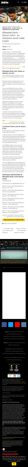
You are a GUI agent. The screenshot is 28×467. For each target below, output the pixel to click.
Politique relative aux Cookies (19, 381)
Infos (24, 353)
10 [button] (16, 267)
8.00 (3, 78)
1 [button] (4, 267)
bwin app (19, 359)
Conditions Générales (7, 353)
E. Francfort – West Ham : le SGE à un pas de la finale (7, 230)
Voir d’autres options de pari (13, 220)
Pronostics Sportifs (7, 26)
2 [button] (5, 267)
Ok (14, 464)
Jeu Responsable (18, 353)
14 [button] (22, 267)
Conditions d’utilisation (16, 349)
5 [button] (9, 267)
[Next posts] (27, 253)
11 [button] (18, 267)
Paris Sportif (12, 331)
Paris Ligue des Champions (10, 336)
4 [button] (8, 267)
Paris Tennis (21, 336)
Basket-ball (13, 223)
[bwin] (5, 2)
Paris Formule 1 (7, 338)
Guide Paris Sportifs (11, 359)
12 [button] (19, 267)
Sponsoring (21, 357)
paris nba (16, 58)
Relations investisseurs (14, 345)
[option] (14, 252)
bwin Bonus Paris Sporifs (18, 338)
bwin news (6, 357)
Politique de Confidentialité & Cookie (14, 351)
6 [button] (11, 267)
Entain (23, 342)
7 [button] (12, 267)
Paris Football (10, 334)
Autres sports (16, 26)
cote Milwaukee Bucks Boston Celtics (13, 66)
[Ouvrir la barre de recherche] (18, 2)
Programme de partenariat (14, 342)
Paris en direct (19, 331)
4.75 (16, 132)
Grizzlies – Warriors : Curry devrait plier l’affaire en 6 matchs (20, 230)
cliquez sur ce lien (9, 438)
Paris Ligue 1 (18, 334)
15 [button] (23, 267)
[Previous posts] (1, 253)
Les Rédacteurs (13, 357)
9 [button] (15, 267)
